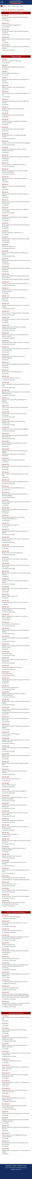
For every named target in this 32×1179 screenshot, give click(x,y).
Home (5, 6)
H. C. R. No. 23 (6, 1088)
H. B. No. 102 (5, 274)
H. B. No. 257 (5, 486)
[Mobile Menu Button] (2, 2)
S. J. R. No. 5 (5, 1023)
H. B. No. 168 (5, 390)
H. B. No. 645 (5, 868)
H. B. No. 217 (5, 433)
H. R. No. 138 (5, 935)
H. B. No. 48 (5, 169)
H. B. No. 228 (5, 449)
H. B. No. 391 (5, 716)
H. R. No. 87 (5, 1118)
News (9, 6)
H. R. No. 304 (5, 1148)
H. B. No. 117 (5, 23)
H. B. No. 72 (5, 237)
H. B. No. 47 (5, 162)
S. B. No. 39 (5, 147)
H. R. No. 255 (5, 956)
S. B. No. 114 (5, 288)
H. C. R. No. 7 (5, 1043)
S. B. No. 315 (5, 600)
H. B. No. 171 (5, 398)
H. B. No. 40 (5, 15)
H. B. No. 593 (5, 854)
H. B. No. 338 (5, 651)
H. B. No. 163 (5, 382)
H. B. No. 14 (5, 99)
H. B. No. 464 (5, 45)
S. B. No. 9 (4, 77)
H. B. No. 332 (5, 636)
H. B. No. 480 (5, 777)
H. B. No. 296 (5, 563)
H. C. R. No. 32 (6, 1096)
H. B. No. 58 (5, 207)
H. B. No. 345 (5, 665)
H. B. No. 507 (5, 803)
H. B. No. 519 (5, 811)
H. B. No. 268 (5, 507)
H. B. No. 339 (5, 658)
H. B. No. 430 (5, 738)
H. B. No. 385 (5, 699)
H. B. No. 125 (5, 303)
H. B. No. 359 (5, 678)
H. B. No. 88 (5, 251)
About (24, 1165)
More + (21, 6)
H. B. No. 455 (5, 761)
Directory (19, 1165)
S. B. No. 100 (5, 266)
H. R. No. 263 (5, 963)
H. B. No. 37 (5, 141)
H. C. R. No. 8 (5, 1051)
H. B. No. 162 (5, 376)
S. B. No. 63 (5, 215)
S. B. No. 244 (5, 458)
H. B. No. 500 (5, 795)
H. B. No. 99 (5, 258)
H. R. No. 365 (5, 980)
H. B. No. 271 (5, 515)
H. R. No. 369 (5, 986)
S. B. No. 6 (4, 71)
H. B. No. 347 (5, 671)
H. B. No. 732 (5, 894)
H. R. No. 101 (5, 1125)
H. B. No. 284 (5, 537)
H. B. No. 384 (5, 692)
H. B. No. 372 (5, 685)
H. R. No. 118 (5, 929)
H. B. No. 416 (5, 724)
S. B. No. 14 (5, 107)
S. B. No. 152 (5, 362)
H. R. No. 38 (5, 915)
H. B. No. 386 (5, 707)
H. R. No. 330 (5, 972)
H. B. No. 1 (5, 59)
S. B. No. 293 (5, 557)
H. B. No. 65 (5, 231)
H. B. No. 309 (5, 586)
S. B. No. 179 (5, 405)
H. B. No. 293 (5, 551)
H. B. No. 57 (5, 200)
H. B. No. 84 (5, 244)
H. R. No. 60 (5, 1111)
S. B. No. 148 (5, 354)
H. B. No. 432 (5, 746)
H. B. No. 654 (5, 882)
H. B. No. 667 (5, 888)
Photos (14, 6)
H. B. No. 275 (5, 529)
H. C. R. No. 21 (6, 1073)
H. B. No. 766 (5, 900)
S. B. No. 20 (5, 113)
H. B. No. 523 (5, 818)
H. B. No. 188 (5, 412)
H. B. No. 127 (5, 311)
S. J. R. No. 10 (5, 1059)
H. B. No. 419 (5, 732)
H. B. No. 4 (5, 65)
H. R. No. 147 (5, 1141)
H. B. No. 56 (5, 192)
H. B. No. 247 (5, 472)
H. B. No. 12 (5, 91)
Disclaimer (9, 1165)
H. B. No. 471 (5, 769)
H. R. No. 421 (5, 992)
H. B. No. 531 (5, 832)
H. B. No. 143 (5, 347)
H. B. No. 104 (5, 282)
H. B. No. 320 (5, 614)
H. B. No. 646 (5, 876)
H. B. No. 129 (5, 317)
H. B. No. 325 (5, 628)
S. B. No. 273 (5, 523)
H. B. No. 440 (5, 753)
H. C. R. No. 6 (5, 1036)
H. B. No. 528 (5, 825)
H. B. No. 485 (5, 783)
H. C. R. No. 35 (6, 1104)
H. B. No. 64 (5, 223)
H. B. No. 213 (5, 427)
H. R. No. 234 (5, 942)
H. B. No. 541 (5, 846)
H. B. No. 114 (5, 296)
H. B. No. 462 (5, 37)
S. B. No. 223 (5, 441)
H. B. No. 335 (5, 644)
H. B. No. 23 (5, 127)
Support (14, 1165)
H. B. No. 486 (5, 789)
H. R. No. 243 (5, 949)
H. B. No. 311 (5, 594)
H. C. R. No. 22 (6, 1080)
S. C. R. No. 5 (5, 1028)
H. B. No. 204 (5, 419)
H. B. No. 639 (5, 860)
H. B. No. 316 (5, 606)
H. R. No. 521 (5, 1001)
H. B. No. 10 (5, 85)
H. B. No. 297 (5, 571)
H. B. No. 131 (5, 333)
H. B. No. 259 (5, 492)
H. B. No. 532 (5, 839)
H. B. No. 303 (5, 579)
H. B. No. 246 (5, 464)
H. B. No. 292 (5, 545)
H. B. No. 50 (5, 176)
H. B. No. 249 (5, 480)
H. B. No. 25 (5, 133)
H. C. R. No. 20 (6, 1065)
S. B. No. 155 (5, 370)
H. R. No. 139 (5, 1133)
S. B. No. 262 (5, 500)
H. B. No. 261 (5, 29)
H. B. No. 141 (5, 340)
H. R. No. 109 (5, 921)
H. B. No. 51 (5, 184)
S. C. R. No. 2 (5, 1015)
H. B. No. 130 (5, 325)
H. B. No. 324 (5, 622)
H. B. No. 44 (5, 155)
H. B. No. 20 (5, 119)
